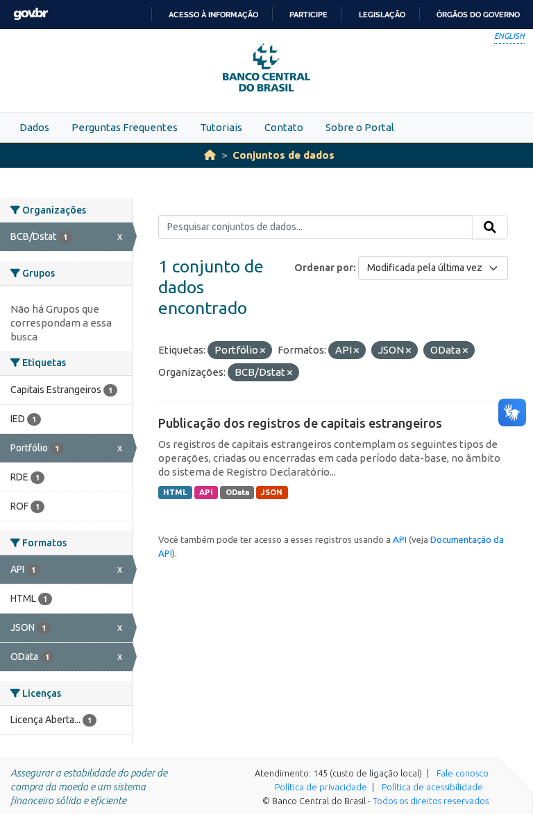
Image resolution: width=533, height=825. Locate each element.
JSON (271, 492)
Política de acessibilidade (432, 787)
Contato (283, 127)
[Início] (210, 155)
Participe (308, 14)
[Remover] (262, 351)
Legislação (382, 14)
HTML (175, 492)
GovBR (30, 14)
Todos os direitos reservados (431, 801)
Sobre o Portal (359, 127)
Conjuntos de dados (283, 155)
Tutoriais (221, 127)
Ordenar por (323, 267)
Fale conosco (463, 773)
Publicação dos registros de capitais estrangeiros (300, 423)
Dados (34, 127)
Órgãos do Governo (478, 14)
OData (237, 492)
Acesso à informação (213, 14)
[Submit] (490, 227)
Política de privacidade (321, 787)
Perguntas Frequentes (124, 127)
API (206, 492)
